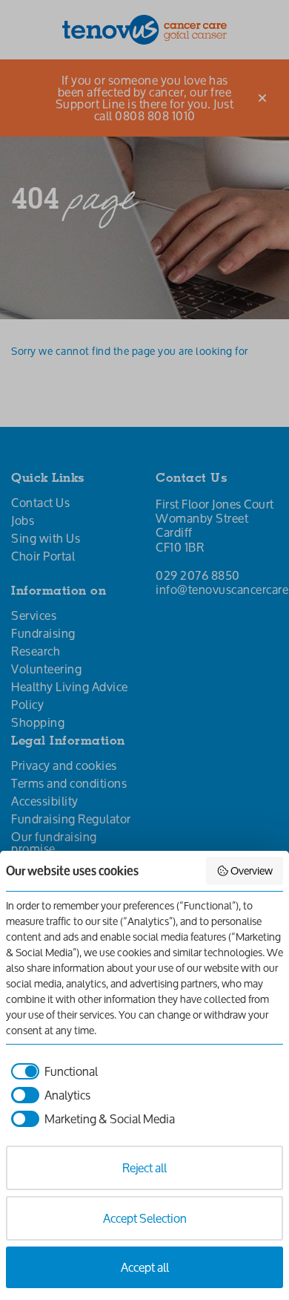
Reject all (144, 1167)
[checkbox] (52, 1071)
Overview (251, 870)
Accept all (145, 1267)
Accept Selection (145, 1218)
